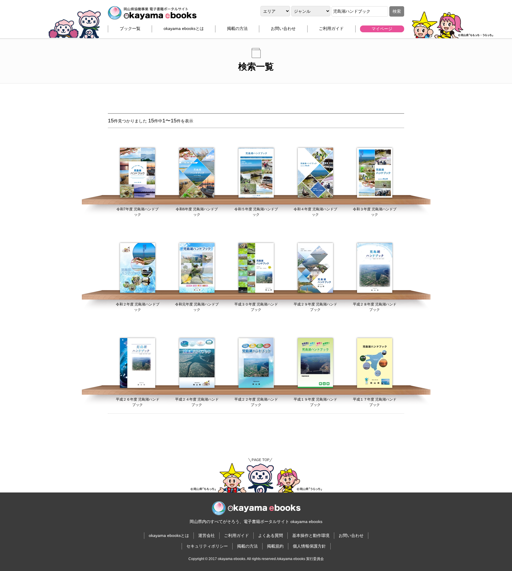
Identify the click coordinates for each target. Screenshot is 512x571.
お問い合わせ (283, 28)
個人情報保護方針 (309, 546)
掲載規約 (275, 546)
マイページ (382, 28)
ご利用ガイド (331, 28)
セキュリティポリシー (207, 546)
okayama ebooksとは (184, 28)
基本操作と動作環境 (310, 535)
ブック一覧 (130, 28)
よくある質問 (270, 535)
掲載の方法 (237, 28)
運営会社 (206, 535)
